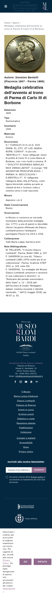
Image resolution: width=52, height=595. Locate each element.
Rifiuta (42, 561)
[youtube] (26, 382)
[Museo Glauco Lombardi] (45, 3)
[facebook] (15, 382)
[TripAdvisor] (37, 381)
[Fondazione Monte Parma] (26, 504)
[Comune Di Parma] (26, 514)
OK (25, 561)
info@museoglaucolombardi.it (29, 376)
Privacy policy (37, 477)
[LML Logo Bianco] (26, 528)
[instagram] (20, 382)
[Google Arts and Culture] (31, 382)
